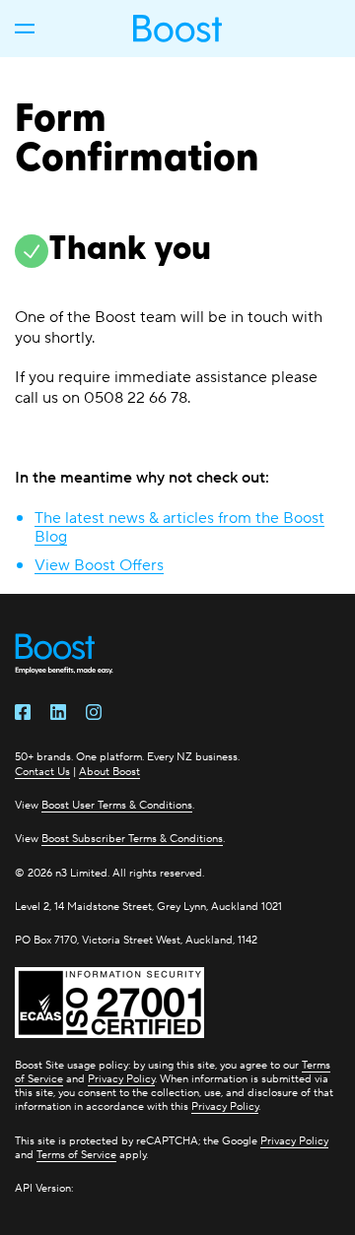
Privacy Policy (121, 1078)
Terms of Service (76, 1154)
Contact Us (42, 771)
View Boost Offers (99, 564)
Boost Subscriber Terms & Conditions (132, 838)
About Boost (109, 771)
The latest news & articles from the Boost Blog (179, 527)
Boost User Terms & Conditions (116, 804)
